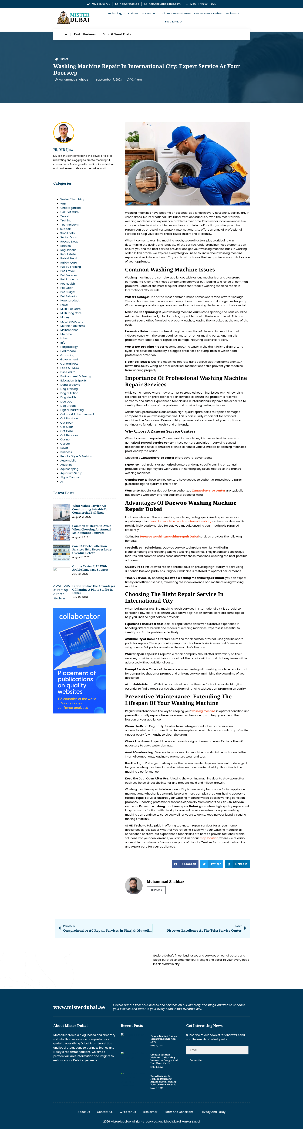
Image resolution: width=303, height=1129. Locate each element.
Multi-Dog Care (71, 313)
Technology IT (116, 13)
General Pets (69, 364)
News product (70, 300)
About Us (84, 1112)
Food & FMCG (173, 21)
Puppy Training (70, 267)
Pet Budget (68, 292)
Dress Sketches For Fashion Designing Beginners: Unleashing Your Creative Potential (163, 1080)
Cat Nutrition (69, 418)
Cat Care (66, 431)
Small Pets (67, 233)
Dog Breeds (68, 406)
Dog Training (69, 389)
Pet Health (67, 284)
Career (65, 444)
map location (209, 838)
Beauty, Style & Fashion (208, 13)
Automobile (68, 461)
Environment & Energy (75, 376)
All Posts (156, 890)
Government (149, 13)
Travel (64, 216)
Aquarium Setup (71, 473)
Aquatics (66, 465)
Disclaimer (150, 1112)
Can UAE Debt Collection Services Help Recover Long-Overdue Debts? (92, 549)
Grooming (67, 355)
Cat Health (67, 423)
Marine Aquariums (72, 326)
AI (61, 482)
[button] (185, 864)
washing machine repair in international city (181, 521)
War (63, 204)
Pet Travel (67, 271)
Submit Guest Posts (117, 34)
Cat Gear (66, 427)
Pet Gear (66, 288)
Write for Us (128, 1112)
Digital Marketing (72, 410)
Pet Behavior (69, 296)
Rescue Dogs (69, 242)
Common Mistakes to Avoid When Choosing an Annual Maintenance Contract (92, 529)
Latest (64, 59)
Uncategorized (70, 208)
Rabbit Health (69, 258)
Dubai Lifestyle (70, 385)
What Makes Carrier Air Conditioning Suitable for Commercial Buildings (90, 509)
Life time (66, 334)
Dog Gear (67, 402)
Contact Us (105, 1112)
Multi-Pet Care (70, 309)
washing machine (203, 711)
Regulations (68, 250)
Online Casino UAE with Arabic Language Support (90, 568)
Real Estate (232, 13)
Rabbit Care (68, 263)
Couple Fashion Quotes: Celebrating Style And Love (163, 1038)
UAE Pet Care (69, 212)
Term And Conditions (178, 1112)
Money (65, 317)
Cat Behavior (69, 435)
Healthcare (68, 351)
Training (65, 220)
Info (63, 343)
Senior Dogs (68, 237)
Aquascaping (69, 469)
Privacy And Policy (212, 1112)
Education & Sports (73, 380)
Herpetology (69, 347)
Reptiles (65, 246)
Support (66, 229)
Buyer (64, 448)
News (64, 305)
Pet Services (68, 275)
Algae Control (69, 477)
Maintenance (69, 330)
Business (133, 13)
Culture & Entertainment (176, 13)
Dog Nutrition (69, 393)
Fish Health (67, 372)
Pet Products (69, 279)
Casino (65, 439)
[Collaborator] (79, 712)
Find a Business (85, 34)
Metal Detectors (71, 322)
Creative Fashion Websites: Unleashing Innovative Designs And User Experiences (164, 1059)
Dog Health (68, 397)
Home (63, 34)
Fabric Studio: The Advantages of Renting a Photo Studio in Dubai (93, 589)
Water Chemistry (72, 199)
